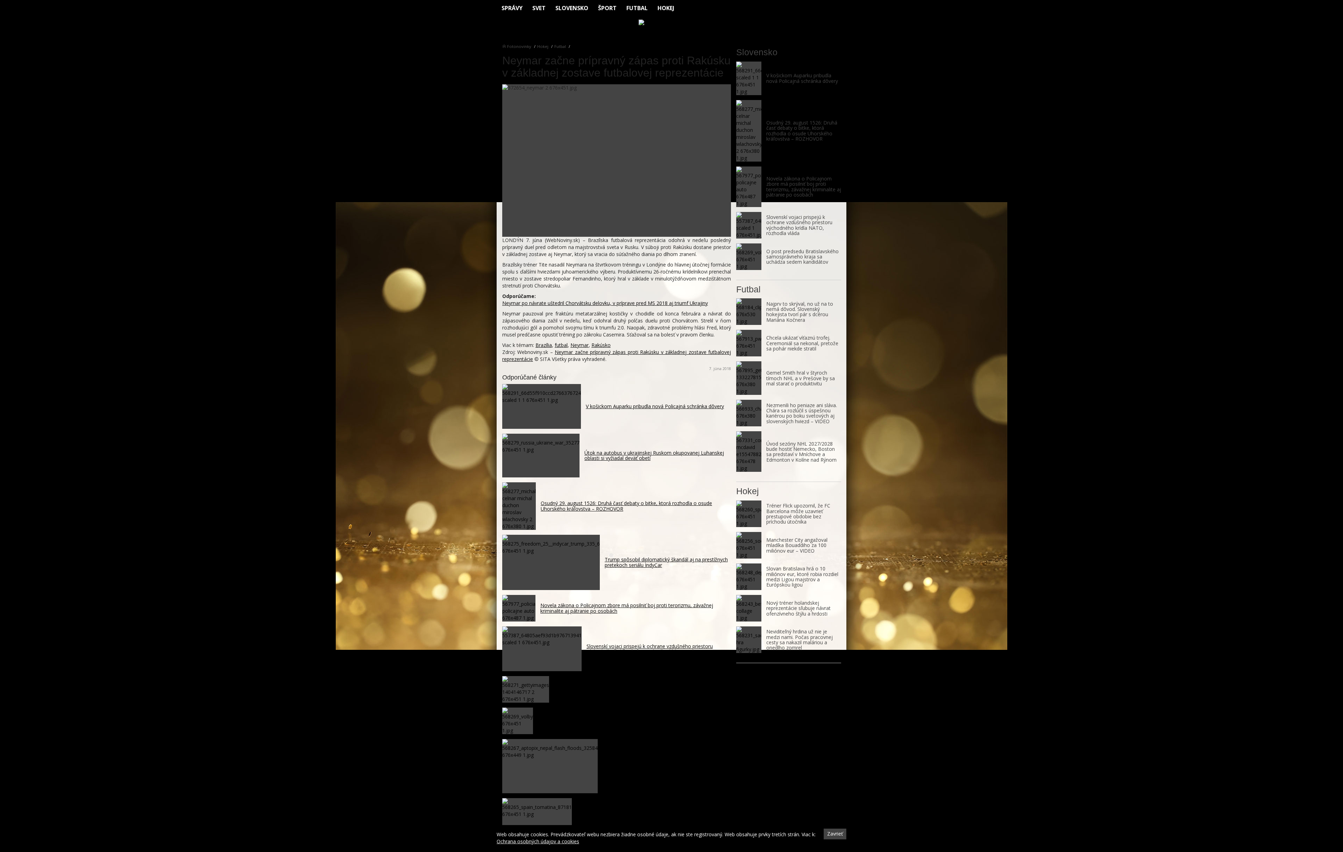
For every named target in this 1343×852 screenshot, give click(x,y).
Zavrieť (835, 833)
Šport (607, 8)
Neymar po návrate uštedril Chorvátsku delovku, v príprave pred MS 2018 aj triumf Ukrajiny (605, 303)
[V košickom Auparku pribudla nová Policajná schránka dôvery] (748, 78)
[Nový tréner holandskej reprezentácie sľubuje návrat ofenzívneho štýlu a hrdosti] (748, 608)
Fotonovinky (519, 46)
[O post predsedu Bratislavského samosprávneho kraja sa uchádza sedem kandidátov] (748, 256)
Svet (539, 8)
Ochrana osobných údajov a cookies (538, 841)
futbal (561, 345)
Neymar (579, 345)
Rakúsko (601, 345)
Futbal (637, 8)
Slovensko (571, 8)
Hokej (666, 8)
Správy (512, 8)
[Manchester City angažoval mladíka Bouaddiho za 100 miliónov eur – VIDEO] (748, 545)
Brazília (543, 345)
